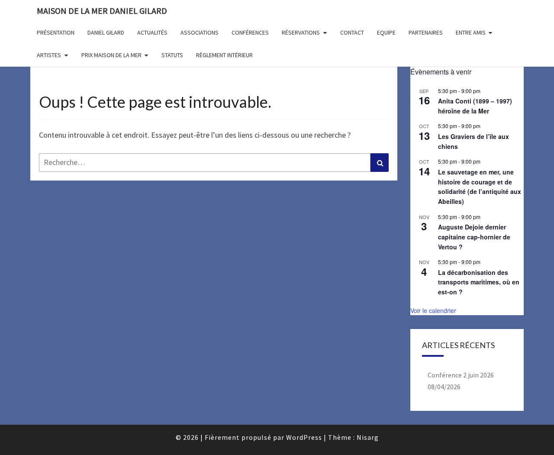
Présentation (55, 32)
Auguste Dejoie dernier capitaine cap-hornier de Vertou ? (474, 237)
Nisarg (368, 437)
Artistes (49, 55)
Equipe (386, 32)
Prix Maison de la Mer (111, 55)
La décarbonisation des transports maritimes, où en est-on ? (478, 282)
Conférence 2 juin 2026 (461, 375)
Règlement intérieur (224, 55)
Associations (199, 32)
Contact (352, 32)
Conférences (250, 32)
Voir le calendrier (433, 310)
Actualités (152, 32)
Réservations (301, 32)
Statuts (172, 55)
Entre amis (471, 32)
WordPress (304, 437)
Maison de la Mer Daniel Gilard (102, 10)
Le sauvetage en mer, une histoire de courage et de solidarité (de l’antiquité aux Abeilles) (479, 187)
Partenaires (426, 32)
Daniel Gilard (105, 32)
